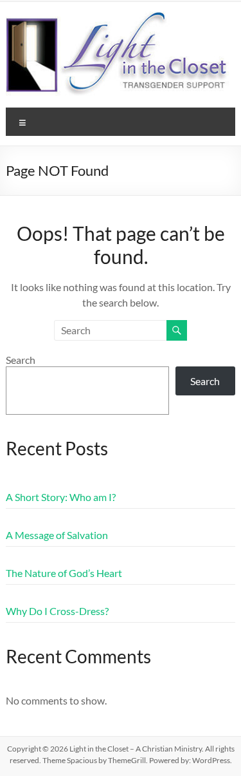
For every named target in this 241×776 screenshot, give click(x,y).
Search (20, 360)
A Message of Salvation (57, 535)
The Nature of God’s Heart (64, 573)
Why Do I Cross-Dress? (57, 611)
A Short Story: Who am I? (61, 497)
